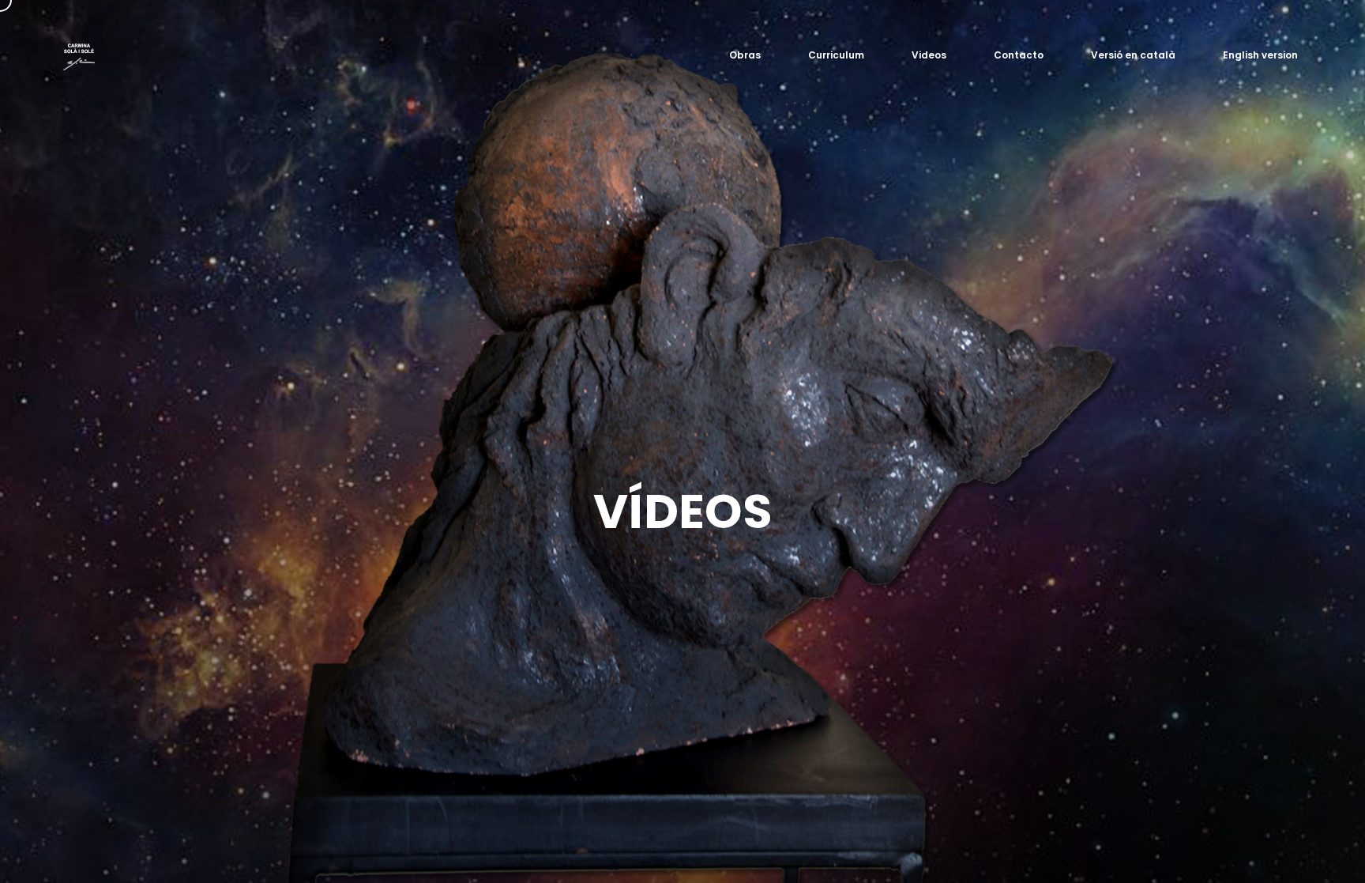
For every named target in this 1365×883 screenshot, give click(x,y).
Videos (929, 55)
